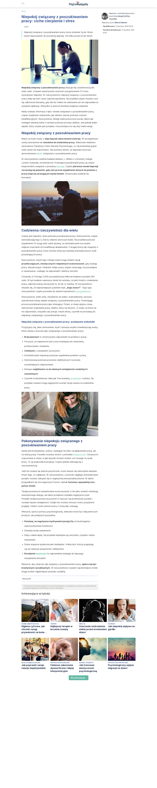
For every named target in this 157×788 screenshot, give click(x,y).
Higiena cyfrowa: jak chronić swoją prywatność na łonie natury (33, 629)
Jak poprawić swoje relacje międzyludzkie (33, 666)
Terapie (53, 624)
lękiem (39, 153)
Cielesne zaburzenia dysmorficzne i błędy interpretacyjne (62, 668)
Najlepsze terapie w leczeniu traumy (61, 628)
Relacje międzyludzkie (30, 663)
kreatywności (79, 454)
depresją (60, 166)
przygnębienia (83, 291)
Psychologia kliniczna (59, 663)
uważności (41, 553)
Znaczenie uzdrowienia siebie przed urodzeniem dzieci (93, 629)
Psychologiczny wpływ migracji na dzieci (121, 666)
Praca (23, 11)
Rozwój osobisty (86, 663)
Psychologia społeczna (118, 663)
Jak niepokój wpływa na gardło (121, 628)
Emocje (82, 624)
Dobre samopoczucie (30, 624)
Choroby (111, 624)
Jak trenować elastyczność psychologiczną (88, 668)
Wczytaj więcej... (78, 678)
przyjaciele (76, 378)
